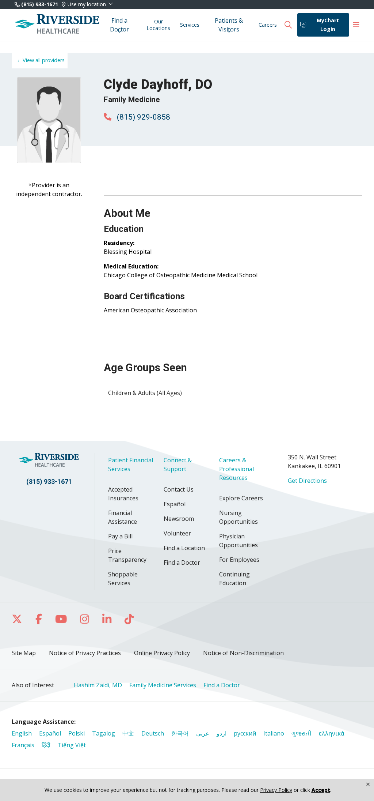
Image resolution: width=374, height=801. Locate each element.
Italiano (273, 733)
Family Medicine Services (162, 685)
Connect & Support (178, 464)
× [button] (368, 784)
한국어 (180, 733)
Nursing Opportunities (238, 517)
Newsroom (179, 519)
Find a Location (184, 548)
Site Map (24, 653)
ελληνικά (331, 733)
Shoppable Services (123, 578)
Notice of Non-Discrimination (243, 653)
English (22, 733)
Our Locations (158, 24)
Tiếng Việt (72, 745)
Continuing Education (234, 578)
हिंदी (46, 745)
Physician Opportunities (238, 540)
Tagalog (103, 733)
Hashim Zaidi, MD (98, 685)
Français (23, 745)
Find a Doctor (119, 24)
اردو (221, 733)
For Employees (239, 560)
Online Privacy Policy (162, 653)
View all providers (44, 60)
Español (175, 504)
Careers (268, 24)
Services (189, 24)
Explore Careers (241, 498)
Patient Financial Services (130, 464)
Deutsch (152, 733)
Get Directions (307, 481)
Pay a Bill (120, 536)
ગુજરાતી (301, 733)
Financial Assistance (122, 517)
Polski (76, 733)
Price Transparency (127, 555)
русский (245, 733)
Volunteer (177, 533)
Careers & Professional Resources (236, 469)
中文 (128, 733)
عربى (202, 733)
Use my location (87, 4)
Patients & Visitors (229, 24)
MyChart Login (328, 25)
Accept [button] (321, 789)
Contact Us (179, 489)
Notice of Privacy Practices (85, 653)
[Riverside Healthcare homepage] (57, 25)
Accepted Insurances (123, 493)
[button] (356, 25)
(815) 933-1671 (39, 4)
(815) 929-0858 (142, 117)
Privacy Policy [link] (276, 790)
